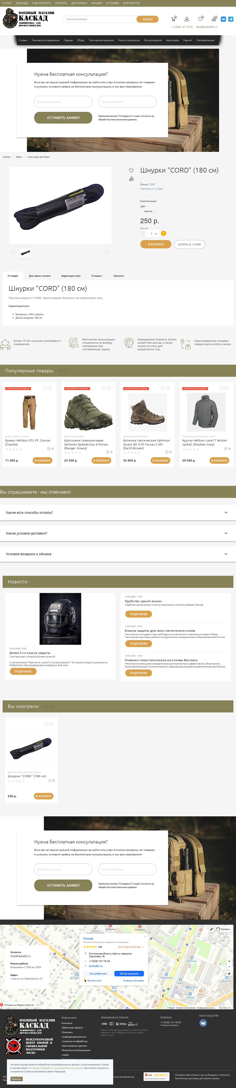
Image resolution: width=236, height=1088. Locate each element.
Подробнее (23, 671)
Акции (96, 3)
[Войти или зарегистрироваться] (187, 20)
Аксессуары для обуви (39, 157)
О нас (7, 3)
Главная (6, 157)
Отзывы (112, 3)
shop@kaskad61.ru (206, 26)
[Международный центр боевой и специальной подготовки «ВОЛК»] (29, 1046)
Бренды (22, 3)
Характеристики (71, 275)
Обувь (19, 157)
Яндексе (212, 1075)
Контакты (131, 3)
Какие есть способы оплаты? (29, 512)
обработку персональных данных (117, 119)
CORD (151, 184)
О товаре (13, 275)
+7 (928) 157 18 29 (182, 26)
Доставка (79, 3)
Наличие (119, 275)
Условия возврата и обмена (28, 554)
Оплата (61, 3)
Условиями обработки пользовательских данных (56, 1068)
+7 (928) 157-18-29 (171, 1022)
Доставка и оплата (39, 275)
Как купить (41, 3)
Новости (17, 581)
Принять (16, 1079)
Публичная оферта (72, 1027)
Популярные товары (29, 370)
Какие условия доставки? (26, 533)
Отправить (63, 118)
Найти (147, 19)
